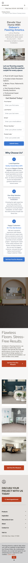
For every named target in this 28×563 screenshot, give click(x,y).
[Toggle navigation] (24, 5)
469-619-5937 (5, 5)
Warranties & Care (7, 519)
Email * (6, 118)
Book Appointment (12, 499)
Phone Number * (9, 126)
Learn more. (11, 554)
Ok (14, 557)
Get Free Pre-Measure (14, 468)
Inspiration (5, 516)
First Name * (8, 101)
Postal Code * (8, 134)
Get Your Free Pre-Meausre (13, 363)
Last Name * (8, 109)
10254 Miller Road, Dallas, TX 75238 (10, 536)
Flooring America (6, 12)
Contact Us (5, 528)
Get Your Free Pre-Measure (14, 259)
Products (5, 511)
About (4, 524)
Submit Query (14, 143)
